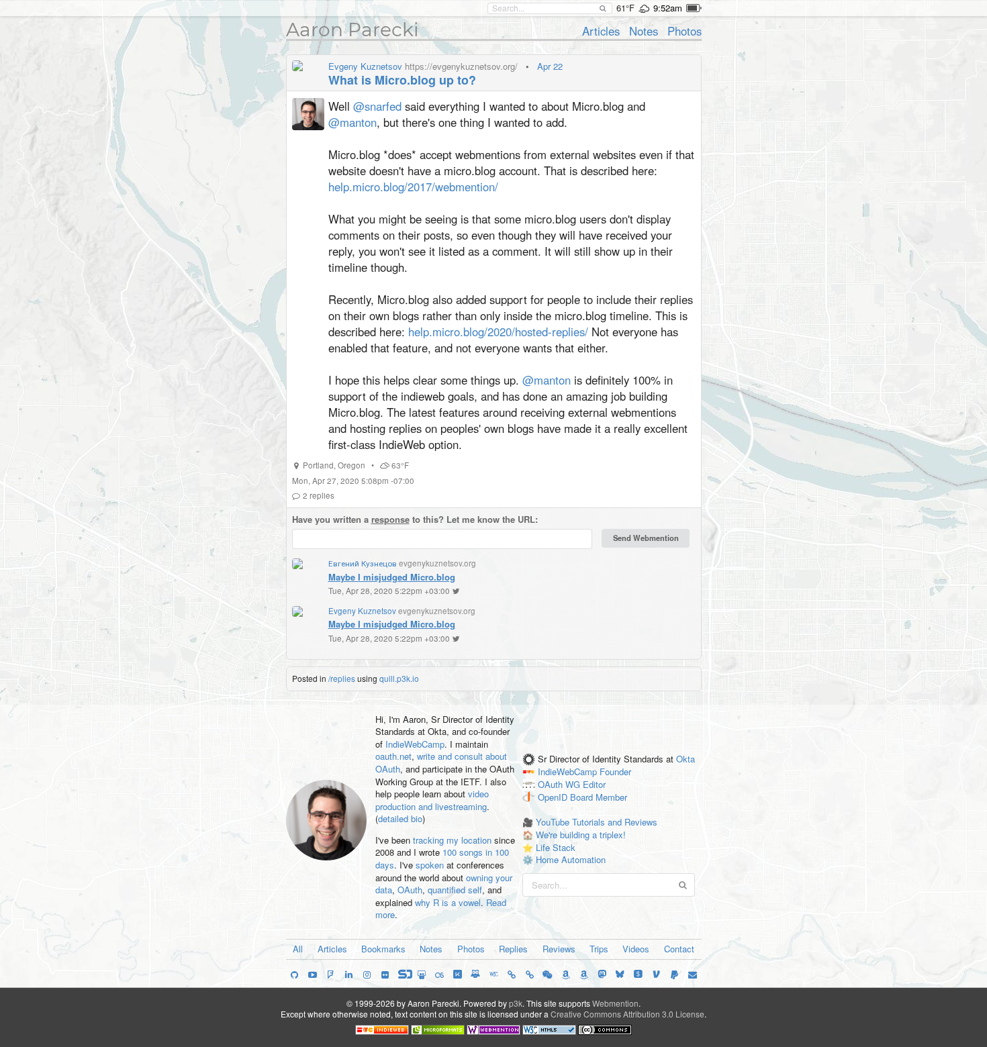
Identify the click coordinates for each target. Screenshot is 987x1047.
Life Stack (555, 847)
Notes (643, 31)
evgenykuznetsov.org (437, 563)
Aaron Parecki (352, 29)
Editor (594, 784)
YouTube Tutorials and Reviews (596, 821)
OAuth (409, 889)
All (298, 948)
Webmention (615, 1003)
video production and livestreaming (432, 800)
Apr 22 (550, 66)
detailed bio (400, 818)
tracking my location (452, 840)
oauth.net (393, 756)
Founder (615, 772)
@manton (352, 122)
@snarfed (377, 106)
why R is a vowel (448, 902)
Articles (601, 31)
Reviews (559, 948)
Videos (635, 948)
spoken (430, 864)
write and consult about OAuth (441, 762)
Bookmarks (383, 948)
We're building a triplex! (581, 834)
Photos (684, 31)
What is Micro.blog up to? (402, 80)
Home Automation (571, 859)
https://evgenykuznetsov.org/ (461, 66)
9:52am (667, 7)
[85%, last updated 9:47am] (694, 8)
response (390, 519)
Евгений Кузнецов (362, 563)
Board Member (598, 797)
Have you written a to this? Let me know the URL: (415, 519)
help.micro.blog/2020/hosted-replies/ (498, 331)
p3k (515, 1003)
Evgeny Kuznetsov (365, 66)
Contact (679, 948)
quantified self (455, 889)
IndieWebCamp (414, 744)
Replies (513, 948)
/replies (341, 678)
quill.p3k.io (399, 678)
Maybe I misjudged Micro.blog (391, 576)
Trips (599, 948)
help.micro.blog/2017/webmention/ (413, 187)
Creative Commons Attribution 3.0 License (627, 1013)
